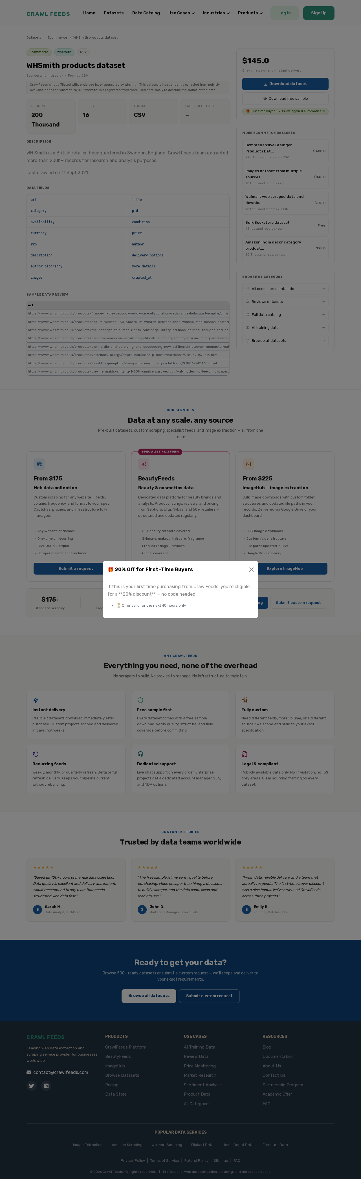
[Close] (251, 569)
